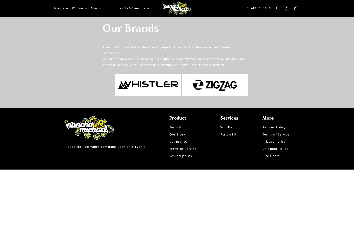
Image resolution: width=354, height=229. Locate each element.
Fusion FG (228, 134)
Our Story (177, 134)
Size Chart (270, 156)
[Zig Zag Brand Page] (215, 99)
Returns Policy (273, 127)
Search (175, 127)
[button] (61, 8)
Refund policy (180, 156)
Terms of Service (182, 148)
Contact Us (178, 141)
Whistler (227, 127)
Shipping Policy (275, 148)
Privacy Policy (273, 141)
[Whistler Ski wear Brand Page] (148, 99)
